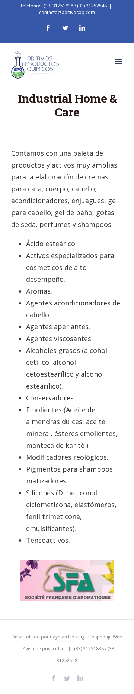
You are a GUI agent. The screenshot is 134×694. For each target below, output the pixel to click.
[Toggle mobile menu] (119, 61)
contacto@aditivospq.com (67, 12)
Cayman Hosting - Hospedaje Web (86, 637)
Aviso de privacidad (44, 648)
